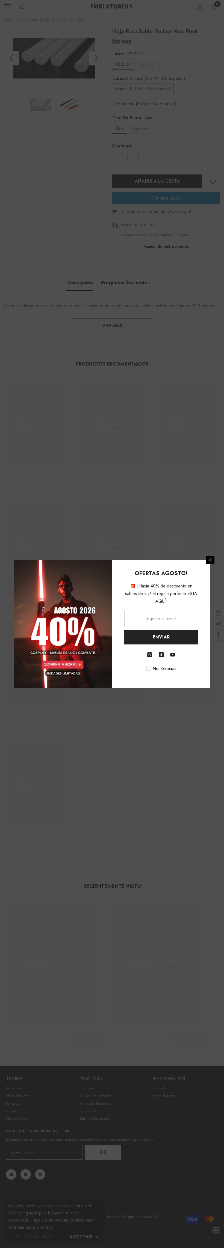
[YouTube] (172, 655)
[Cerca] (210, 560)
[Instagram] (149, 655)
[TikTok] (161, 655)
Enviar (161, 637)
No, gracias (164, 669)
